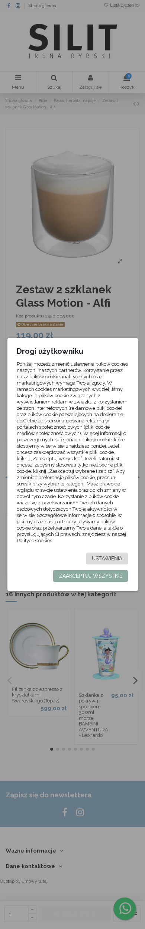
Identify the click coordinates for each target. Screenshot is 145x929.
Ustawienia (107, 558)
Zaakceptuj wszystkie (90, 576)
